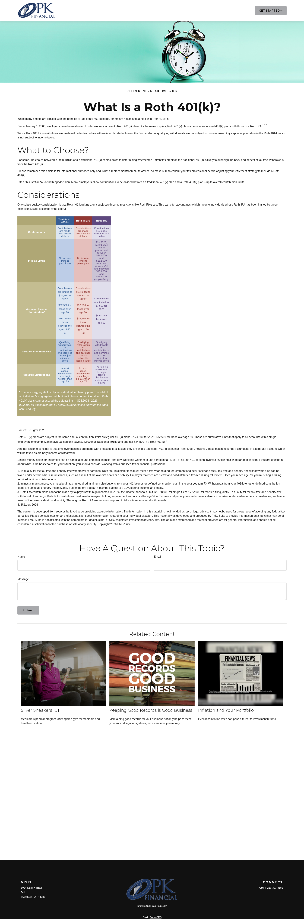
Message (23, 579)
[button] (90, 10)
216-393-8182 (275, 887)
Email (157, 556)
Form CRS (156, 917)
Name (21, 556)
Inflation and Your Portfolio (226, 710)
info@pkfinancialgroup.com (152, 905)
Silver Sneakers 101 (40, 710)
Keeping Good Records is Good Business (150, 710)
